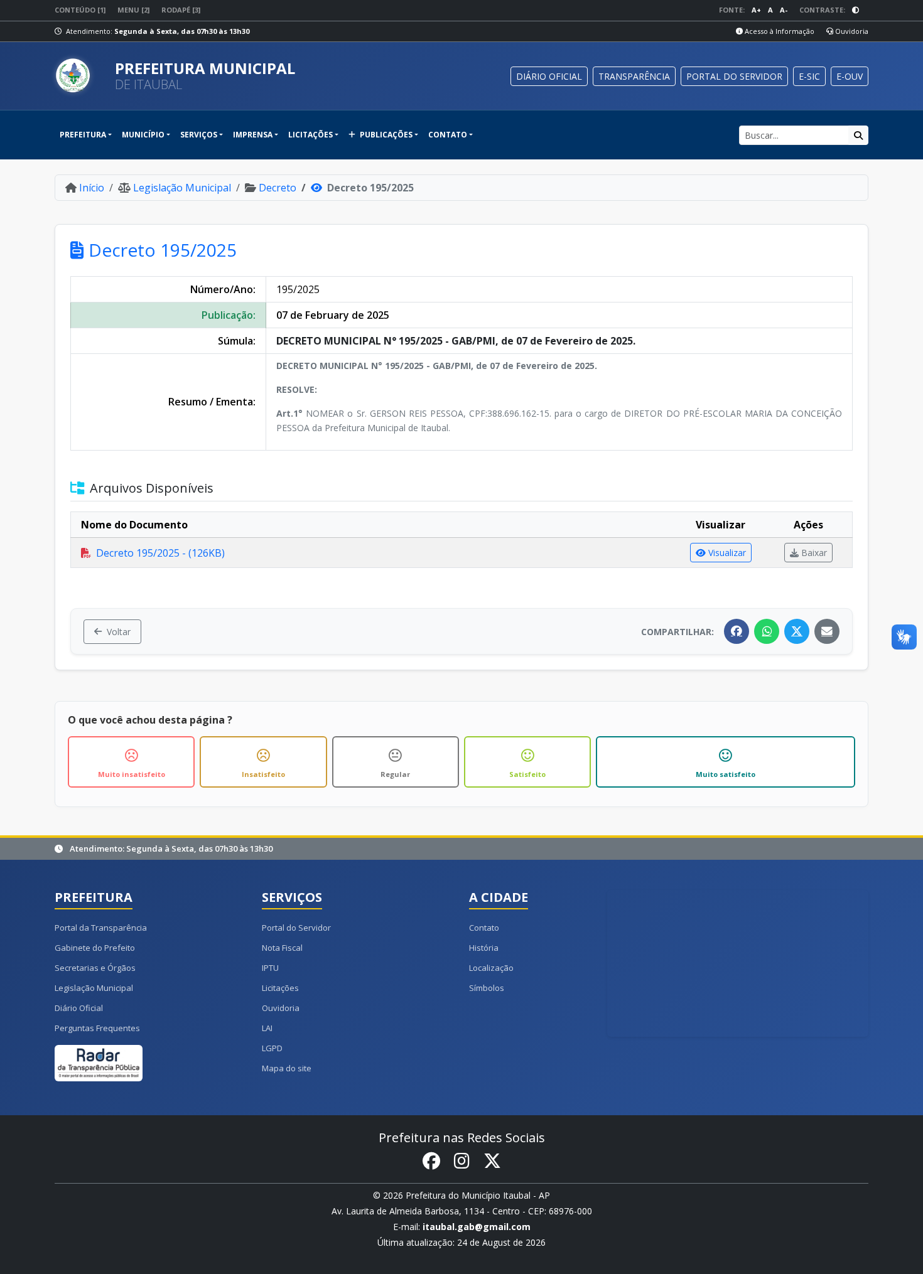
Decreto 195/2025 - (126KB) (160, 553)
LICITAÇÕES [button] (310, 134)
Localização (491, 967)
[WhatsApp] (766, 631)
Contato (484, 927)
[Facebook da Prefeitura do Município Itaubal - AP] (431, 1161)
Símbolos (486, 987)
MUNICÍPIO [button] (143, 134)
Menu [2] (133, 9)
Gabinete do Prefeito (95, 947)
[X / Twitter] (796, 631)
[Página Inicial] (80, 76)
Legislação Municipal (182, 188)
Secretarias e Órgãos (95, 967)
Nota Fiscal (282, 947)
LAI (267, 1028)
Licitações (280, 987)
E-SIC (809, 76)
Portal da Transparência (101, 927)
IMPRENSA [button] (253, 134)
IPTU (270, 967)
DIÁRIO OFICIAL (549, 76)
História (484, 947)
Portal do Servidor (296, 927)
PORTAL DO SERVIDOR (734, 76)
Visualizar (727, 553)
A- (783, 9)
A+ (756, 9)
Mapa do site (286, 1068)
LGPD (272, 1048)
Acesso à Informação (778, 31)
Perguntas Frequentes (97, 1028)
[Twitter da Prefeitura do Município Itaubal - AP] (492, 1161)
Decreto (277, 188)
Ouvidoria (850, 31)
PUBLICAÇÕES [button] (385, 134)
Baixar (814, 553)
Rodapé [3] (180, 9)
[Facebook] (736, 631)
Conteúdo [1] (80, 9)
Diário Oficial (79, 1008)
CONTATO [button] (447, 134)
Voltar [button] (119, 632)
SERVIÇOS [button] (198, 134)
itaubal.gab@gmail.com (477, 1227)
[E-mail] (826, 631)
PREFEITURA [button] (83, 134)
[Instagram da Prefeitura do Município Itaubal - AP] (462, 1161)
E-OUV (849, 76)
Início (91, 188)
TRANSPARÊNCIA (634, 76)
